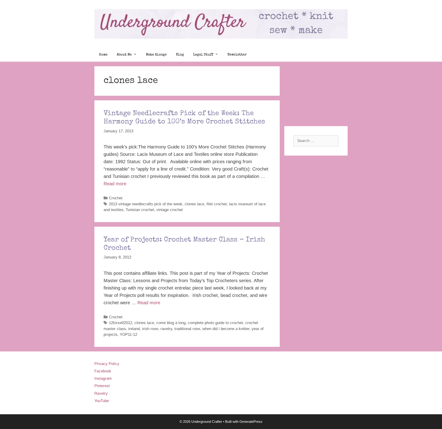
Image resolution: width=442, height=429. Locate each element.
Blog (180, 54)
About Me (124, 54)
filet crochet (216, 204)
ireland (134, 329)
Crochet (115, 198)
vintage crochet (169, 210)
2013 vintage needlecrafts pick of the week (145, 204)
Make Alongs (156, 54)
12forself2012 (120, 323)
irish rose (150, 329)
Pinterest (102, 386)
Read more (115, 183)
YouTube (101, 401)
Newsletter (237, 54)
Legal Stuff (203, 54)
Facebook (102, 371)
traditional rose (187, 329)
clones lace (194, 204)
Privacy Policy (106, 364)
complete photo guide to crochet (215, 323)
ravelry (166, 329)
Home (103, 54)
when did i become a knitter (225, 329)
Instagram (103, 378)
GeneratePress (250, 421)
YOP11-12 (128, 334)
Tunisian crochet (140, 210)
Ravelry (101, 393)
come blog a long (171, 323)
